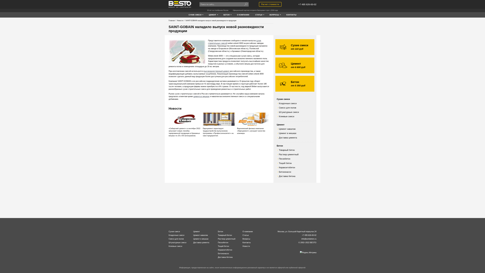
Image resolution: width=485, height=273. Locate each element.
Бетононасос (285, 172)
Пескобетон (284, 159)
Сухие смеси (283, 99)
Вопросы (246, 239)
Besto (180, 4)
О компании (248, 231)
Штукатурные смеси (289, 112)
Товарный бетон (287, 150)
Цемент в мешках (287, 133)
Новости (175, 108)
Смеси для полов (287, 108)
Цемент (280, 124)
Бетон (280, 146)
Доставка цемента (288, 137)
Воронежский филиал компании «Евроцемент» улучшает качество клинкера (251, 131)
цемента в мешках (201, 96)
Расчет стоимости (270, 4)
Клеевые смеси (286, 116)
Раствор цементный (289, 154)
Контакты (247, 242)
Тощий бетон (285, 163)
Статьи (246, 235)
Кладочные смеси (288, 103)
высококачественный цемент (217, 71)
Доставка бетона (287, 176)
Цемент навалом (287, 129)
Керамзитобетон (287, 167)
